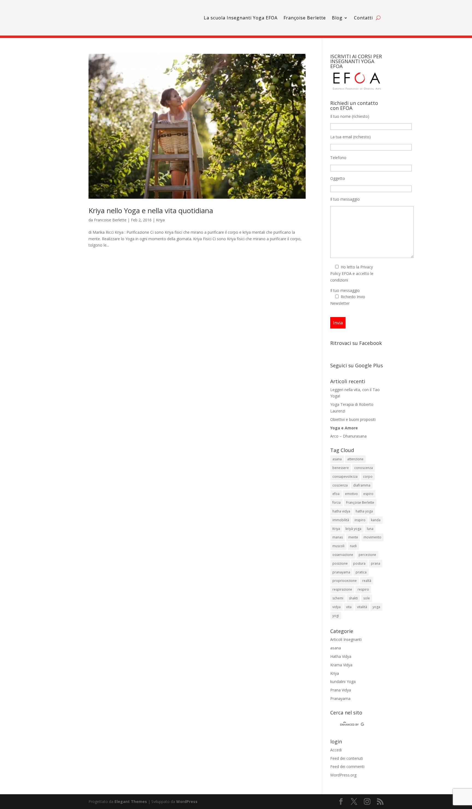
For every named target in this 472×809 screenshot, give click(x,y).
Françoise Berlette (305, 18)
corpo (368, 476)
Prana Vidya (340, 690)
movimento (372, 537)
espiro (368, 493)
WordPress (186, 801)
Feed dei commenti (347, 766)
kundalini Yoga (343, 681)
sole (366, 598)
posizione (340, 563)
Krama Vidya (341, 664)
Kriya (160, 219)
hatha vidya (341, 511)
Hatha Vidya (340, 656)
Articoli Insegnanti (346, 639)
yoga (376, 607)
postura (359, 563)
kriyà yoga (353, 528)
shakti (353, 598)
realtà (366, 580)
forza (336, 502)
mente (353, 537)
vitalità (362, 607)
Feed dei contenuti (346, 758)
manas (337, 537)
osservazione (342, 554)
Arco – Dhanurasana (348, 436)
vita (349, 607)
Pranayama (340, 698)
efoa (336, 493)
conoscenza (363, 467)
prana (375, 563)
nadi (353, 546)
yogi (335, 615)
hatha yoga (364, 511)
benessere (340, 467)
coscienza (340, 485)
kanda (375, 520)
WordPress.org (343, 775)
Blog (337, 18)
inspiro (360, 520)
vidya (336, 607)
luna (370, 528)
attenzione (355, 459)
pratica (361, 572)
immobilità (340, 520)
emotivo (351, 493)
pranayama (341, 572)
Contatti (363, 18)
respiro (363, 589)
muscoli (338, 546)
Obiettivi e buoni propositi (353, 419)
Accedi (336, 749)
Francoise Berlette (110, 219)
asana (337, 459)
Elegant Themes (130, 801)
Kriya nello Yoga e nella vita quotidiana (150, 210)
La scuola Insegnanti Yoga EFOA (241, 18)
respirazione (342, 589)
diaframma (361, 485)
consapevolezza (345, 476)
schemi (337, 598)
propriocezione (344, 580)
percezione (367, 554)
